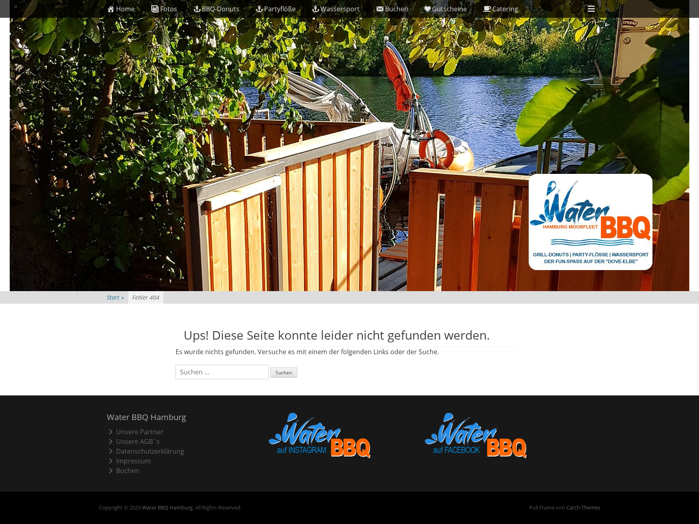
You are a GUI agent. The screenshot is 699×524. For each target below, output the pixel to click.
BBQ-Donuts (220, 8)
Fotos (168, 8)
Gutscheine (449, 8)
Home (125, 8)
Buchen (396, 8)
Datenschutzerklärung (150, 451)
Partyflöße (280, 8)
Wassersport (340, 8)
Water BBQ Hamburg (167, 507)
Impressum (133, 460)
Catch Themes (583, 507)
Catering (505, 8)
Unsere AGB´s (138, 441)
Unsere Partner (139, 431)
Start (115, 297)
